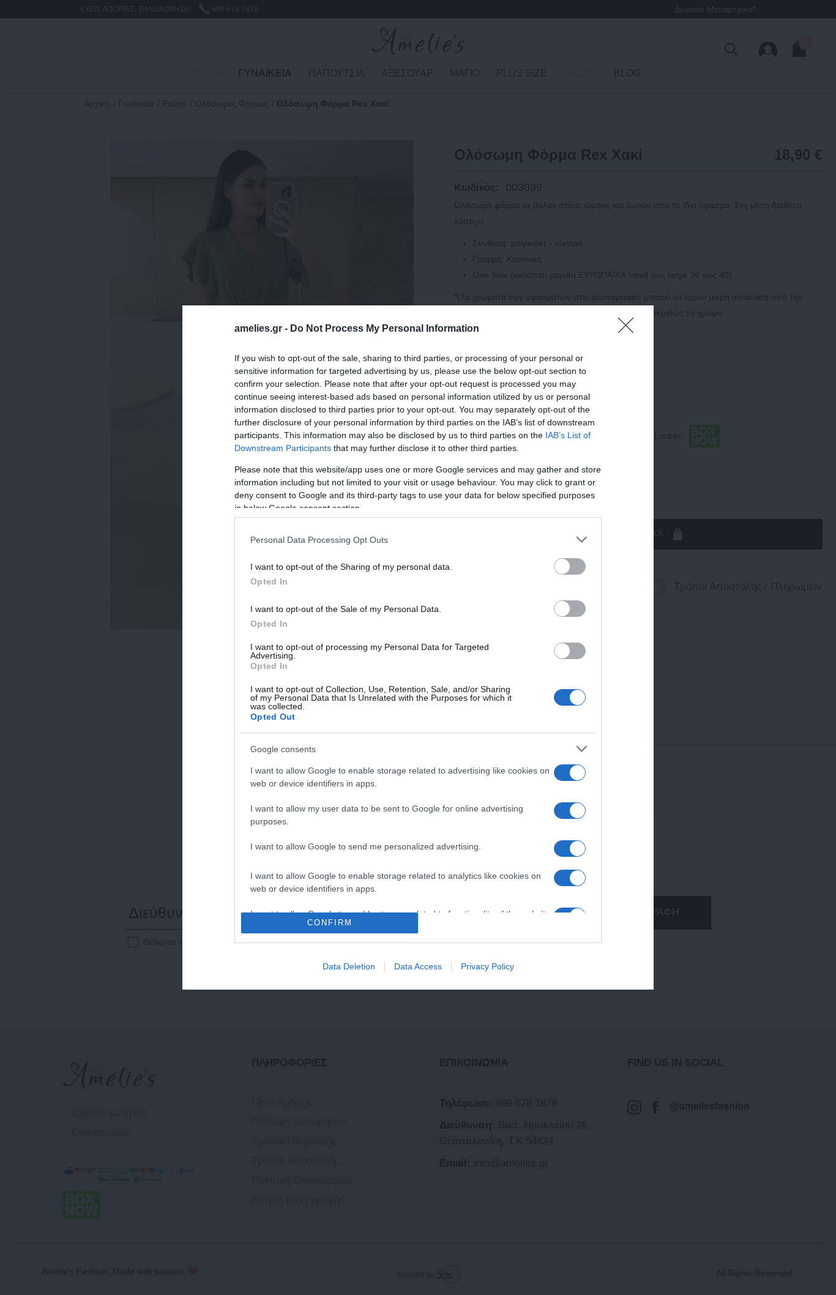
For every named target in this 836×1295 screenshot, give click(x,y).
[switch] (570, 566)
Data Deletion (349, 966)
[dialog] (418, 647)
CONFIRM (330, 922)
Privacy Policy (487, 966)
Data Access (418, 966)
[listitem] (418, 539)
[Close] (629, 329)
